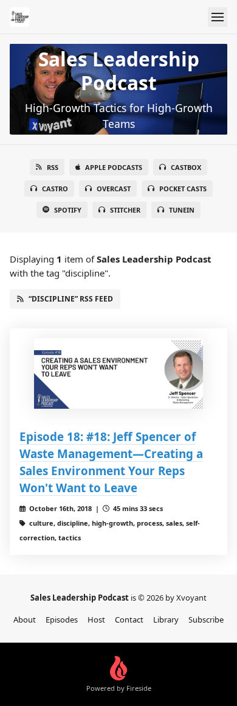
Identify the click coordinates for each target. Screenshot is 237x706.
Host (96, 619)
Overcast (114, 188)
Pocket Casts (183, 188)
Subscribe (206, 619)
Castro (55, 188)
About (24, 619)
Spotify (67, 209)
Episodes (62, 619)
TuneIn (181, 209)
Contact (129, 619)
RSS (52, 167)
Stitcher (125, 209)
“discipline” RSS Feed (71, 299)
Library (166, 619)
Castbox (186, 167)
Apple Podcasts (113, 167)
